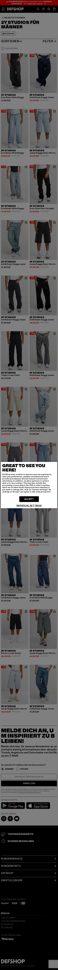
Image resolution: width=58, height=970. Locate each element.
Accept (29, 499)
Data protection (43, 491)
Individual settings (29, 505)
